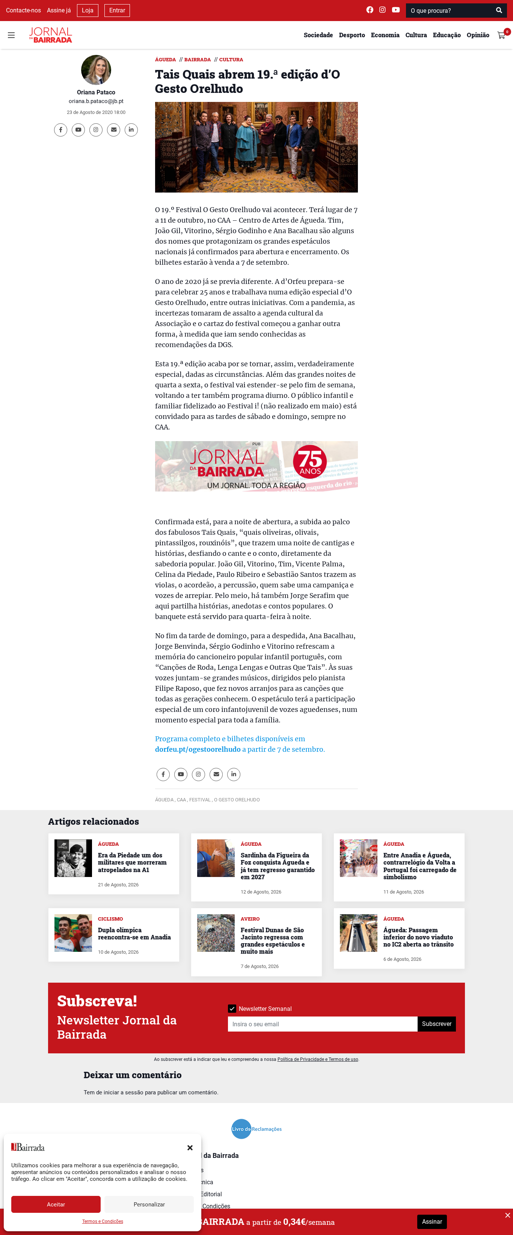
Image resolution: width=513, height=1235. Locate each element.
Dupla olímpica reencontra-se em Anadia (134, 933)
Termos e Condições (102, 1221)
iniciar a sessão (123, 1092)
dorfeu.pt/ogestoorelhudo (198, 749)
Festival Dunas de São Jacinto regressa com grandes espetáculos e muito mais (273, 941)
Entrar (117, 10)
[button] (190, 1147)
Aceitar (56, 1204)
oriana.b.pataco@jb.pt (96, 101)
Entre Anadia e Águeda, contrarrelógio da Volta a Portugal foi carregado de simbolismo (420, 866)
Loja (88, 10)
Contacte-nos (23, 10)
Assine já (59, 10)
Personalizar (149, 1204)
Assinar (432, 1221)
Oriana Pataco (96, 92)
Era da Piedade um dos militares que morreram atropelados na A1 (132, 862)
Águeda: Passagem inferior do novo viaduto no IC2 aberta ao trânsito (418, 937)
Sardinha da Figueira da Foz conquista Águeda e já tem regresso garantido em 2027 (278, 866)
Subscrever (436, 1023)
